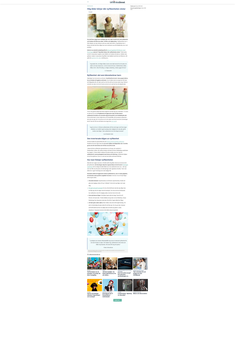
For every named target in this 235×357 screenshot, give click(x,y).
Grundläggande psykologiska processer (124, 271)
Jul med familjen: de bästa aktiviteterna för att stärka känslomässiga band (109, 273)
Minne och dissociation (140, 293)
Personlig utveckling (107, 292)
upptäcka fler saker (96, 58)
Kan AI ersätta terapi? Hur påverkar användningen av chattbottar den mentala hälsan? (125, 274)
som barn (113, 121)
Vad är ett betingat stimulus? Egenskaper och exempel (93, 295)
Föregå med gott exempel (96, 188)
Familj (104, 270)
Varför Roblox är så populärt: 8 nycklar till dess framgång (93, 273)
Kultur (88, 270)
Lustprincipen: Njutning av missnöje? (125, 294)
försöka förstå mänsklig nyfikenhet (115, 141)
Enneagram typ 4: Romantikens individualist (108, 295)
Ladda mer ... (117, 300)
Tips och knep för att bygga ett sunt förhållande (139, 273)
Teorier (89, 292)
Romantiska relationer (138, 270)
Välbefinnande (90, 5)
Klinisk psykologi (137, 292)
